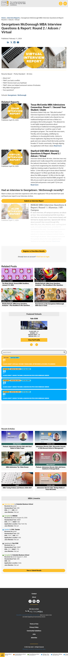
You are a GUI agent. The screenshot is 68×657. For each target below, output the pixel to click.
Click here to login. (43, 257)
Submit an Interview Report (34, 201)
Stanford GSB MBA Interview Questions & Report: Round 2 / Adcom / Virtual (46, 153)
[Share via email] (18, 42)
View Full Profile (34, 340)
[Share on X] (11, 42)
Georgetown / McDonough (17, 95)
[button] (31, 344)
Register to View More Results (34, 251)
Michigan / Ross (42, 654)
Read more (58, 146)
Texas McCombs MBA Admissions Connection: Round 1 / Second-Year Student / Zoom (48, 107)
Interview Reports (13, 18)
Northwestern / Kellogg (54, 654)
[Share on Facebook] (15, 42)
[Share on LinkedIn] (8, 42)
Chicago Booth (65, 654)
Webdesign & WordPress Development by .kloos (34, 649)
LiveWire (2, 655)
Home (3, 18)
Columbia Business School (17, 654)
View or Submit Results (34, 570)
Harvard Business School (31, 654)
